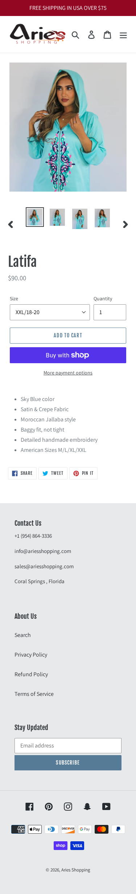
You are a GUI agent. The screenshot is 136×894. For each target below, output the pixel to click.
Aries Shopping (75, 870)
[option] (35, 217)
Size (14, 298)
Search (23, 635)
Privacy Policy (31, 654)
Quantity (103, 298)
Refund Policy (31, 674)
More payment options (68, 372)
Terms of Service (34, 694)
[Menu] (123, 34)
